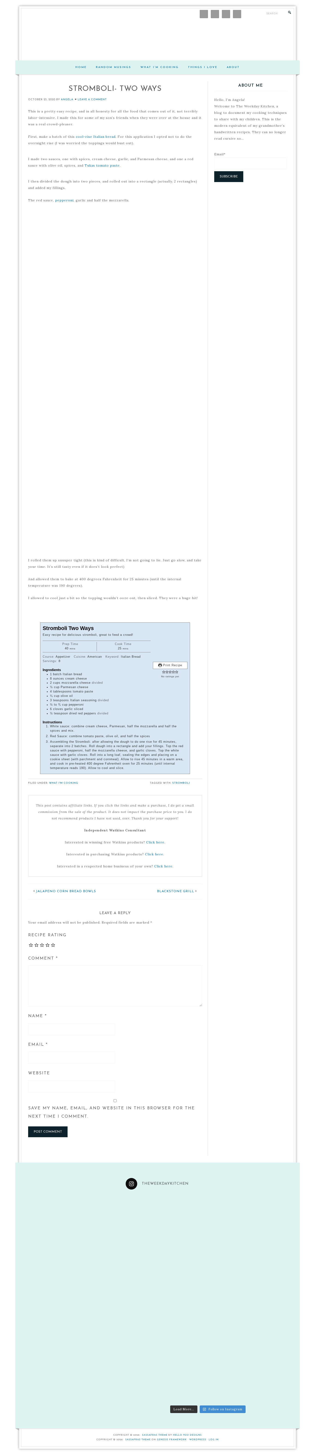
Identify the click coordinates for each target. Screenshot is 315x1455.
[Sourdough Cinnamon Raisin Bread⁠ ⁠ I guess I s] (145, 1340)
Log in (214, 1439)
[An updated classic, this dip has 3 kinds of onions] (229, 1340)
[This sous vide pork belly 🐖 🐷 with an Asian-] (270, 1382)
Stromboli (181, 783)
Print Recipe (172, 665)
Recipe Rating (47, 935)
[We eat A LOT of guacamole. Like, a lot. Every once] (270, 1214)
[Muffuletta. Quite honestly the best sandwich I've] (187, 1340)
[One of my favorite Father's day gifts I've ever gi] (270, 1298)
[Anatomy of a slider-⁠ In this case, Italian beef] (270, 1340)
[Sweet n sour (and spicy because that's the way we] (270, 1256)
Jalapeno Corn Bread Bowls (66, 891)
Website (39, 1073)
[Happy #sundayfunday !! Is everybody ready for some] (145, 1382)
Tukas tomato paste (102, 165)
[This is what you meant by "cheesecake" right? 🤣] (229, 1298)
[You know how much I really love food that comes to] (187, 1298)
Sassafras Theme (154, 1435)
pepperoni (64, 200)
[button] (163, 672)
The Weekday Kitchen (157, 39)
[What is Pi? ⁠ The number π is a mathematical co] (187, 1214)
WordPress (197, 1439)
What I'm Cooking (63, 783)
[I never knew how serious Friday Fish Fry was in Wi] (145, 1256)
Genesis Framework (172, 1439)
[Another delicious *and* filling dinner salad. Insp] (187, 1382)
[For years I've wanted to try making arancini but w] (145, 1298)
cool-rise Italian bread (96, 137)
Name (37, 1016)
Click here (155, 842)
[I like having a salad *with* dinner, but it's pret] (229, 1382)
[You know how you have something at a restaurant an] (229, 1256)
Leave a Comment (92, 99)
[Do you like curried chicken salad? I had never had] (187, 1256)
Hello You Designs (187, 1435)
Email (38, 1045)
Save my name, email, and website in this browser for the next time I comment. (111, 1112)
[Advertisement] (250, 220)
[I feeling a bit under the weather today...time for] (229, 1214)
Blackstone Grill (175, 891)
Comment (43, 959)
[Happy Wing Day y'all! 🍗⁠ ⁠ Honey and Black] (145, 1214)
